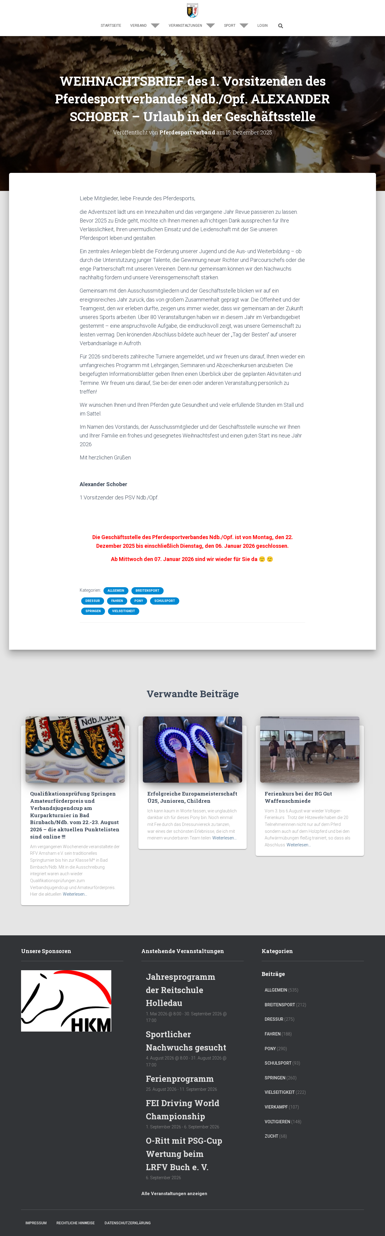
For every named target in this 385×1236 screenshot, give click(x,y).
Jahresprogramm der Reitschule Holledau (180, 989)
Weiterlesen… (75, 894)
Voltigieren (277, 1121)
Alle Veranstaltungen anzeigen (174, 1193)
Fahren (117, 601)
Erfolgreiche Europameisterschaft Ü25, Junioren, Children (192, 797)
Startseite (111, 25)
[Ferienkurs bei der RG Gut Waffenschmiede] (309, 749)
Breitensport (147, 590)
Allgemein (116, 590)
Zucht (271, 1136)
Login (262, 25)
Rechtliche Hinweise (76, 1223)
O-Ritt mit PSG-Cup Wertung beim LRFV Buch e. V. (184, 1153)
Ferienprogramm (180, 1078)
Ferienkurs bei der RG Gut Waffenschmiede (298, 797)
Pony (138, 601)
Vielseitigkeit (123, 611)
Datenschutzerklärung (128, 1223)
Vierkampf (276, 1107)
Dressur (92, 601)
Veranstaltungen (186, 25)
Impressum (36, 1223)
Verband (139, 25)
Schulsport (164, 601)
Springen (93, 611)
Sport (230, 25)
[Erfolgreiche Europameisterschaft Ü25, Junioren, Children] (192, 749)
